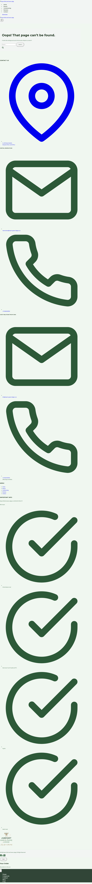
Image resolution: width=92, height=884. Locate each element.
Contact (6, 11)
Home (5, 4)
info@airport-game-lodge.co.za (10, 397)
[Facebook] (1, 856)
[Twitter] (2, 856)
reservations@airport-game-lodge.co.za (11, 230)
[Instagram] (4, 856)
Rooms (5, 6)
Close (3, 859)
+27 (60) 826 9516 (6, 311)
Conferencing (7, 8)
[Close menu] (1, 870)
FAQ (4, 881)
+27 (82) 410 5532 (6, 477)
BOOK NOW (4, 14)
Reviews (6, 10)
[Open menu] (2, 20)
